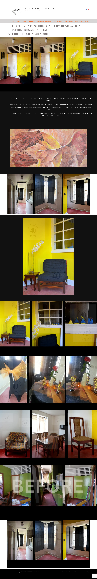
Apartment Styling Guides (44, 21)
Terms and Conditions (75, 572)
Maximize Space (69, 21)
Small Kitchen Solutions (81, 21)
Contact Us (65, 572)
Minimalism (32, 21)
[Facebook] (86, 9)
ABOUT (25, 21)
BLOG (18, 21)
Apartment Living (57, 21)
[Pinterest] (88, 9)
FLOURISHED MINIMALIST (39, 8)
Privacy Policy (85, 572)
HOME (13, 21)
